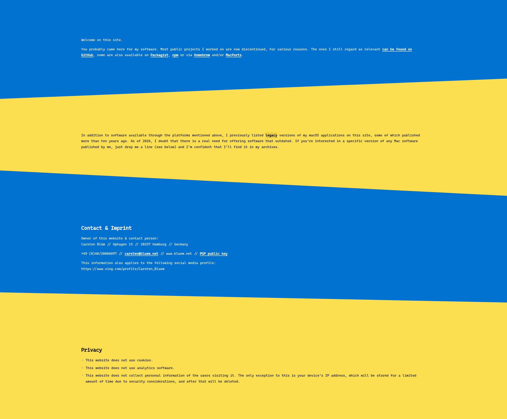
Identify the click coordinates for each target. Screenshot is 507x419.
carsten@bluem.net (141, 253)
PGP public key (214, 253)
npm (175, 55)
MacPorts (234, 55)
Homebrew (202, 55)
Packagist (159, 55)
